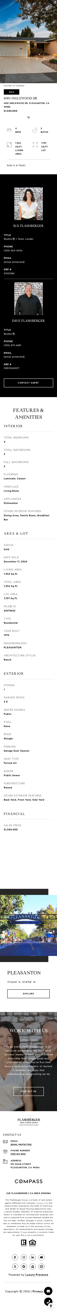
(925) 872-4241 (12, 345)
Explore (28, 993)
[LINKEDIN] (33, 1257)
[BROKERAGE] (41, 1266)
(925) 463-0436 (13, 250)
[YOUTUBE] (41, 1257)
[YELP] (15, 1266)
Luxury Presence (36, 1274)
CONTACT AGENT (28, 383)
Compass (39, 1203)
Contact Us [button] (28, 1091)
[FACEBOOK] (15, 1257)
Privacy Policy (42, 1291)
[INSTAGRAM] (24, 1257)
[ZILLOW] (33, 1266)
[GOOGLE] (24, 1266)
